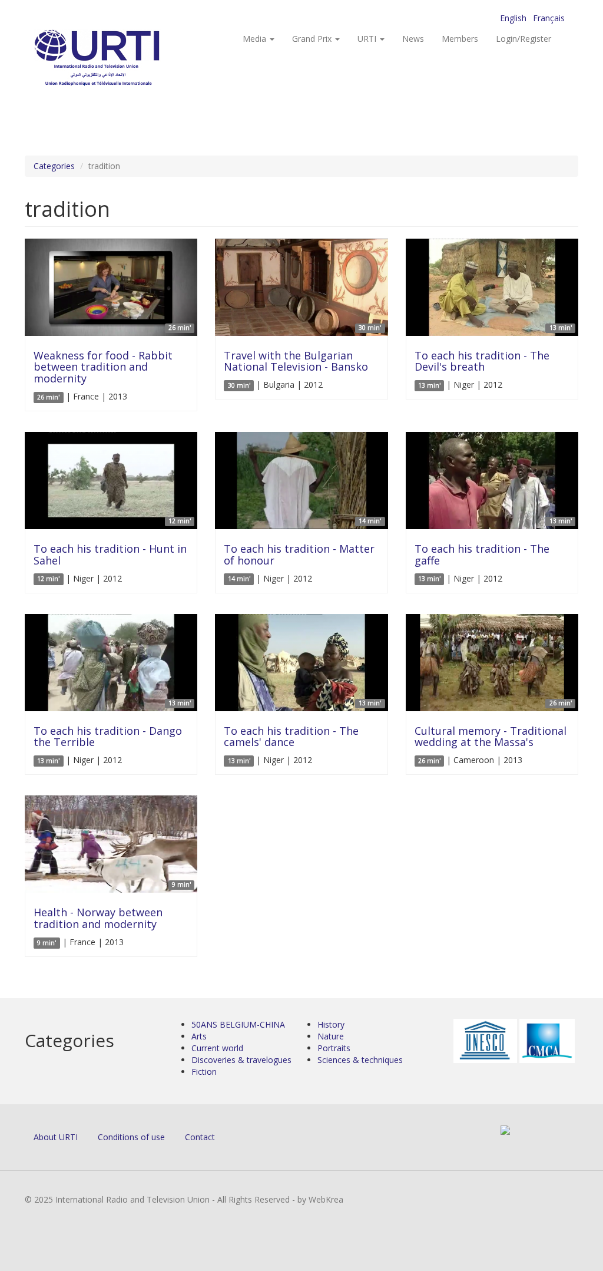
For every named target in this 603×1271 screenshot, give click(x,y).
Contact (200, 1137)
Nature (330, 1036)
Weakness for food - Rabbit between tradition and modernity (103, 367)
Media (256, 38)
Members (460, 38)
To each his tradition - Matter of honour (299, 554)
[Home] (120, 59)
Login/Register (523, 38)
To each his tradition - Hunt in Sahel (110, 554)
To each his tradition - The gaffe (482, 554)
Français (549, 18)
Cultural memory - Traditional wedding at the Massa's (490, 737)
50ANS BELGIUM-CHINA (238, 1024)
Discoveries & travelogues (241, 1059)
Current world (217, 1048)
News (413, 38)
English (513, 18)
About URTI (56, 1137)
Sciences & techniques (360, 1059)
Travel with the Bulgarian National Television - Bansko (296, 361)
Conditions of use (131, 1137)
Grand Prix (313, 38)
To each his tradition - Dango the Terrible (108, 737)
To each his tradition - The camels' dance (291, 737)
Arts (199, 1036)
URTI (368, 38)
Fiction (204, 1071)
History (330, 1024)
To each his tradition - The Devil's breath (482, 361)
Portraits (333, 1048)
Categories (54, 165)
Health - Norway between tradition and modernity (98, 918)
